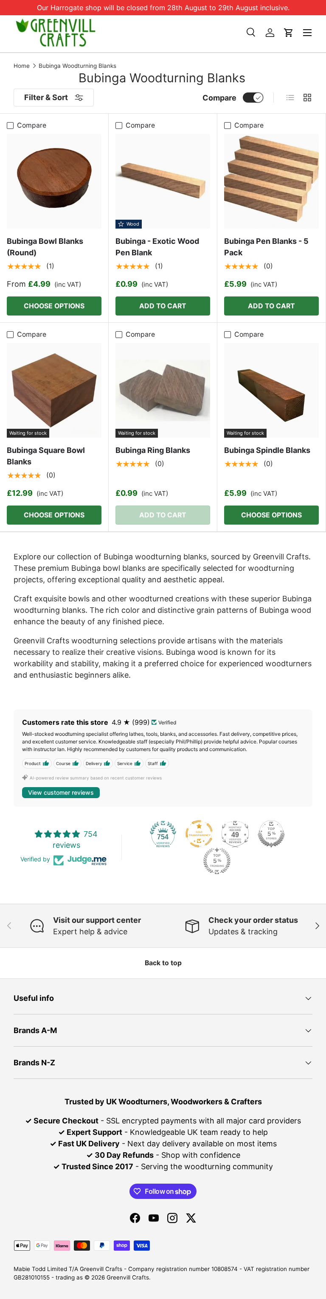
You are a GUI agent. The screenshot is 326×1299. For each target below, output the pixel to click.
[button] (288, 32)
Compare (219, 97)
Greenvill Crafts (128, 1277)
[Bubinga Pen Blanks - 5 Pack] (271, 181)
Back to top (163, 963)
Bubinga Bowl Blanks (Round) (45, 247)
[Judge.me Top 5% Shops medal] (271, 833)
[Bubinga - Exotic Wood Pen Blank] (162, 181)
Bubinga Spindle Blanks (267, 450)
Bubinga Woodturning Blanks (77, 66)
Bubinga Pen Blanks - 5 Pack (266, 247)
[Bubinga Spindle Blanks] (271, 390)
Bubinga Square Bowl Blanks (46, 456)
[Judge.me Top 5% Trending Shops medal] (216, 860)
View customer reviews (61, 792)
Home (22, 66)
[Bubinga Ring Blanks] (162, 390)
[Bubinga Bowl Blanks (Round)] (54, 181)
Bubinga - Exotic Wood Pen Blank (157, 247)
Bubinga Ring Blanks (152, 450)
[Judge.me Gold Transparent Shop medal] (199, 833)
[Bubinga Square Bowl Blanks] (54, 390)
